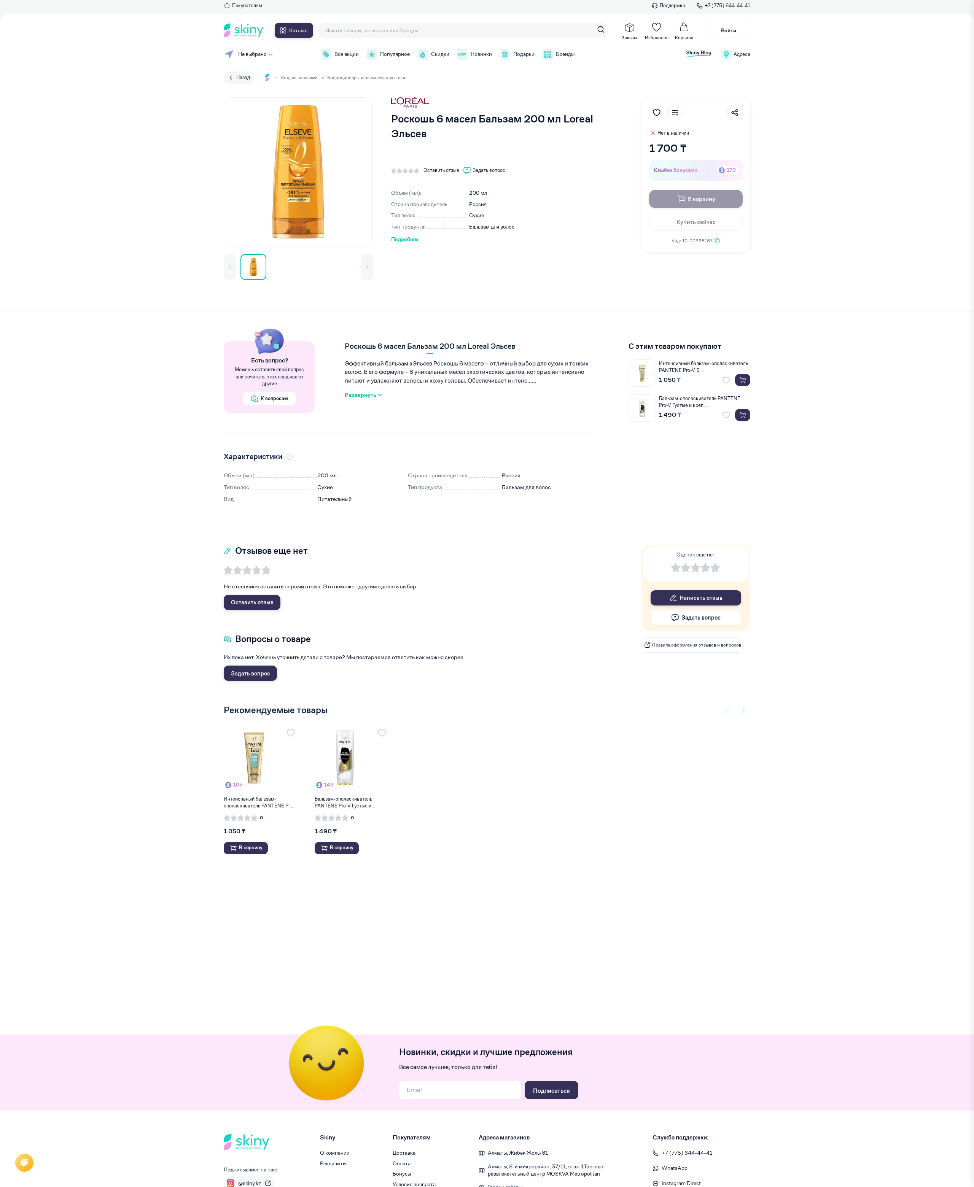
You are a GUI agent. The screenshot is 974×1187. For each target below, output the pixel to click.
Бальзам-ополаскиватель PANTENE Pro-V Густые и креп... (699, 401)
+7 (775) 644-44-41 (727, 5)
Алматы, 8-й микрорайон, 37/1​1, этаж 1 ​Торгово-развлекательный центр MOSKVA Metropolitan (547, 1170)
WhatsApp (675, 1168)
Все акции (346, 54)
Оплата (402, 1163)
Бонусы (402, 1173)
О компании (335, 1152)
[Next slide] (743, 710)
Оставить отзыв (252, 602)
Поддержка (672, 5)
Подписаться (551, 1091)
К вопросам (274, 398)
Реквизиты (333, 1163)
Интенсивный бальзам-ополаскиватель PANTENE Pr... (258, 802)
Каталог (299, 30)
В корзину (701, 199)
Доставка (404, 1152)
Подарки (524, 54)
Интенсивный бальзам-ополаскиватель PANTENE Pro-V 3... (703, 366)
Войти (728, 30)
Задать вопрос (250, 673)
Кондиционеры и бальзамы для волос (366, 77)
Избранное (656, 37)
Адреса (742, 54)
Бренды (565, 54)
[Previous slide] (727, 710)
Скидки (440, 54)
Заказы (629, 37)
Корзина (684, 37)
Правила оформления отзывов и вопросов (696, 645)
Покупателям (247, 5)
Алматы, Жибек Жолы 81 (518, 1152)
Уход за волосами (299, 77)
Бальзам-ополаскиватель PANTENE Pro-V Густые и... (345, 802)
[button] (230, 267)
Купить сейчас (696, 222)
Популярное (395, 54)
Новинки (481, 54)
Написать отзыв (701, 597)
